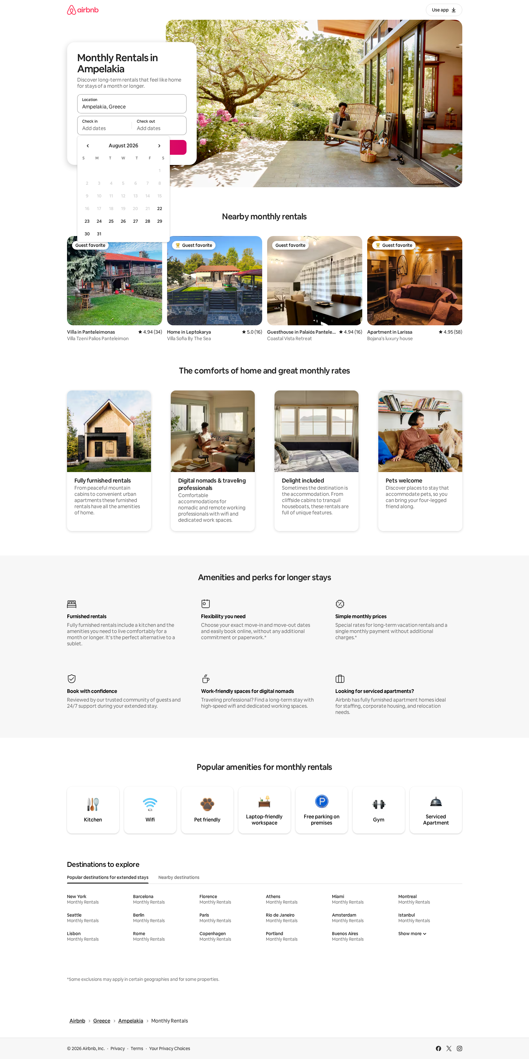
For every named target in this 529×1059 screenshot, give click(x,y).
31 (99, 234)
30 (87, 234)
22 (159, 208)
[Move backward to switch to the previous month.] (88, 146)
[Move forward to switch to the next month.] (159, 146)
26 (123, 221)
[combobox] (132, 106)
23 (87, 221)
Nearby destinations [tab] (178, 877)
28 (147, 221)
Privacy (118, 1048)
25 (111, 221)
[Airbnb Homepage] (83, 9)
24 (99, 221)
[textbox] (104, 128)
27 (135, 221)
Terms (137, 1048)
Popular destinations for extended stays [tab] (108, 877)
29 (159, 221)
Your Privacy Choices (169, 1048)
